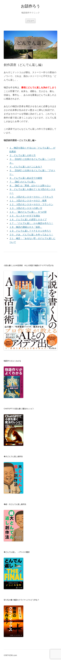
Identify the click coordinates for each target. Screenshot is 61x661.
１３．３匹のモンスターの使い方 (25, 208)
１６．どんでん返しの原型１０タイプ (28, 219)
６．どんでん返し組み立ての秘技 (25, 178)
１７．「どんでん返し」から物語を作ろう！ (31, 223)
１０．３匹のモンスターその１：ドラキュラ (31, 197)
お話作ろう (30, 6)
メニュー (30, 21)
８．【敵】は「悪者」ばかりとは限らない (30, 185)
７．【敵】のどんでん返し (22, 182)
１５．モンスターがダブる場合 (24, 215)
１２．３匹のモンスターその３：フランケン (31, 204)
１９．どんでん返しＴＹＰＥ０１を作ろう (30, 231)
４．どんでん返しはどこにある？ (25, 166)
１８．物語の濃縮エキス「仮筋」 (25, 227)
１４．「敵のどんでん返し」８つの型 (28, 212)
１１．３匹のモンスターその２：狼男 (28, 200)
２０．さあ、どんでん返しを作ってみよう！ (31, 234)
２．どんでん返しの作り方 (22, 155)
